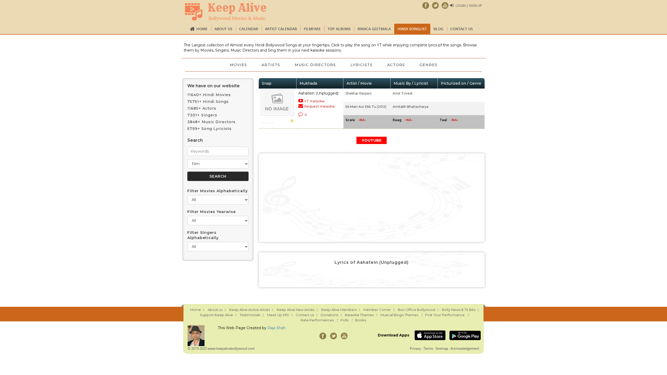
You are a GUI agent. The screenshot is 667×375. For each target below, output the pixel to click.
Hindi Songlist (412, 28)
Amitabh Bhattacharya (410, 107)
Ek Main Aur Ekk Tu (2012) (365, 107)
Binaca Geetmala (374, 28)
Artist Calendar (281, 28)
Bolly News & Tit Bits (458, 310)
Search (195, 140)
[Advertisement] (372, 197)
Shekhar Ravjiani (358, 93)
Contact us (461, 28)
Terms (428, 348)
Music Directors (315, 65)
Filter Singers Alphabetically (203, 235)
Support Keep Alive (216, 315)
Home (202, 28)
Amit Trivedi (402, 93)
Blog (438, 28)
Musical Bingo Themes (399, 315)
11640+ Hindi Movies (209, 94)
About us (223, 28)
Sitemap (441, 348)
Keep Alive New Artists (295, 310)
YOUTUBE (371, 140)
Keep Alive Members (339, 310)
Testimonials (250, 315)
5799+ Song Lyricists (209, 128)
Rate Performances (317, 320)
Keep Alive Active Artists (249, 310)
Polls (344, 320)
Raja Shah (277, 328)
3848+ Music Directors (211, 122)
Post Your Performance (445, 315)
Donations (329, 315)
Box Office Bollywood (416, 310)
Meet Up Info (278, 315)
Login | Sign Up (469, 5)
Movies (238, 65)
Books (360, 320)
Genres (428, 65)
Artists (271, 65)
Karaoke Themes (359, 315)
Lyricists (361, 65)
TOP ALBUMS (339, 28)
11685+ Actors (201, 108)
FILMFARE (312, 28)
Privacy (415, 348)
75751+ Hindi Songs (208, 101)
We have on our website (213, 85)
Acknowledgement (464, 348)
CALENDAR (248, 28)
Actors (396, 65)
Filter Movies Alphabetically (217, 191)
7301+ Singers (202, 115)
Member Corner (377, 310)
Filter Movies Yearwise (211, 211)
